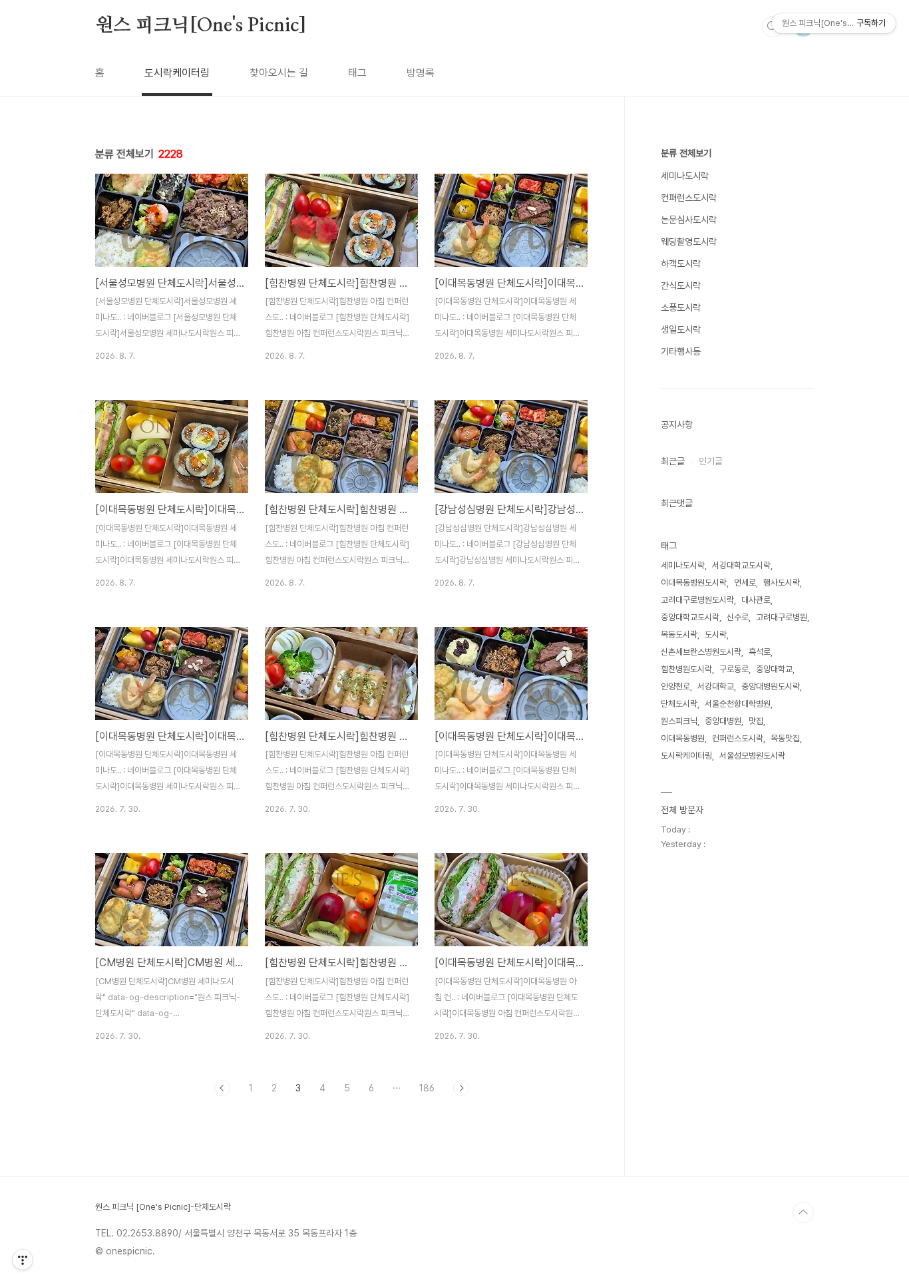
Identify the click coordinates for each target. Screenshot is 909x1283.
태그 (357, 73)
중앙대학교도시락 (690, 617)
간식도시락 (681, 285)
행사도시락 (781, 583)
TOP (803, 1212)
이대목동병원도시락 (694, 583)
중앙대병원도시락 (770, 686)
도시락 (716, 635)
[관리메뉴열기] (23, 1260)
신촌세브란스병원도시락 (701, 652)
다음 (461, 1088)
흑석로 (760, 652)
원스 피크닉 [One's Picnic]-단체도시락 (163, 1207)
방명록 (421, 73)
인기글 (711, 461)
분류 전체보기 (686, 153)
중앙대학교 (774, 669)
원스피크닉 (679, 721)
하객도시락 (681, 263)
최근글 (673, 461)
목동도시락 (679, 635)
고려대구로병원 (781, 617)
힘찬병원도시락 (686, 669)
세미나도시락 (685, 175)
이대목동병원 (683, 738)
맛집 (756, 721)
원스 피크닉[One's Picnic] (200, 26)
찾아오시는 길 (279, 73)
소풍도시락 (681, 307)
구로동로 (734, 669)
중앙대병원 (723, 721)
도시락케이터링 (177, 73)
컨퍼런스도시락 (689, 197)
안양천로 (675, 686)
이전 (222, 1088)
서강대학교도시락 (741, 565)
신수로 (738, 617)
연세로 (745, 583)
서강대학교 (715, 686)
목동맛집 (785, 738)
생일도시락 (681, 329)
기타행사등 (681, 351)
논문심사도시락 (689, 219)
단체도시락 (679, 704)
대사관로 (756, 600)
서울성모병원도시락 (752, 756)
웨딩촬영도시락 (689, 241)
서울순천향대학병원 (738, 704)
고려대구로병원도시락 (697, 600)
